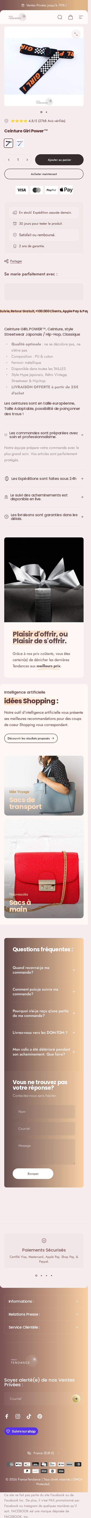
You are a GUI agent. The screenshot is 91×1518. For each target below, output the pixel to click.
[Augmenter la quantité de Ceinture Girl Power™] (27, 159)
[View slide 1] (36, 1275)
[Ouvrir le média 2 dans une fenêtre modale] (76, 34)
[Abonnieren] (76, 1399)
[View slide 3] (46, 1275)
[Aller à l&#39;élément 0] (41, 112)
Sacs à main (20, 906)
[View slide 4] (51, 1275)
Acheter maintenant (44, 174)
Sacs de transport (25, 803)
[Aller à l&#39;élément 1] (46, 112)
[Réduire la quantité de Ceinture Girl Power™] (8, 159)
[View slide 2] (41, 1275)
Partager (16, 261)
